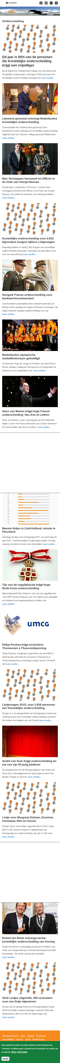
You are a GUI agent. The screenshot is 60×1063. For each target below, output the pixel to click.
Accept (5, 1058)
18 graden (12, 3)
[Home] (15, 11)
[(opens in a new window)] (41, 4)
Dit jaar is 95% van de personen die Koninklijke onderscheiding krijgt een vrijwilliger (27, 61)
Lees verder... (48, 78)
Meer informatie (19, 1052)
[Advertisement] (30, 463)
